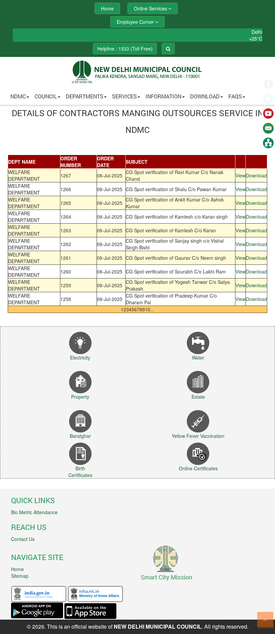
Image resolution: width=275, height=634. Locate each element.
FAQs (235, 96)
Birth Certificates (80, 471)
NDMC (18, 96)
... (152, 309)
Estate (198, 396)
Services (124, 96)
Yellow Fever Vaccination (198, 435)
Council (46, 96)
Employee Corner (136, 21)
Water (198, 357)
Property (80, 396)
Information (163, 96)
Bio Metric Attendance (34, 512)
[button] (137, 96)
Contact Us (23, 539)
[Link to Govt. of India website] (38, 593)
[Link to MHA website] (95, 593)
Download (205, 96)
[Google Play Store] (37, 610)
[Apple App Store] (90, 610)
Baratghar (80, 435)
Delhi (257, 31)
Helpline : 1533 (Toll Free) (125, 48)
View (240, 175)
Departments (84, 96)
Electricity (80, 357)
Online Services (151, 8)
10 (147, 309)
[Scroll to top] (265, 620)
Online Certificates (198, 468)
